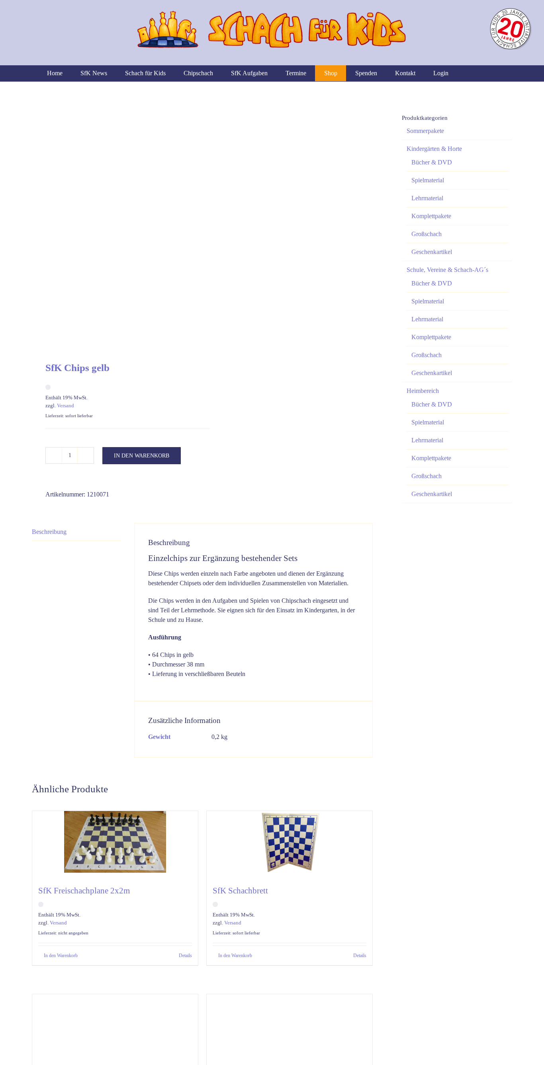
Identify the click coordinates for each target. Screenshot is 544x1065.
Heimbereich (423, 390)
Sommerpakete (425, 130)
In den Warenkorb (141, 456)
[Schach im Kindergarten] (289, 1027)
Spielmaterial (427, 180)
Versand (65, 405)
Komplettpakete (431, 216)
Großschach (426, 234)
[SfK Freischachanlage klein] (115, 1027)
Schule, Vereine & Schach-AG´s (447, 269)
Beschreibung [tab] (49, 531)
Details (185, 955)
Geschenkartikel (431, 251)
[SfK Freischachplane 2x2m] (115, 844)
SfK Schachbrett (240, 890)
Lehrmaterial (427, 198)
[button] (494, 73)
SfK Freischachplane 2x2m (84, 890)
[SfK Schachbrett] (289, 844)
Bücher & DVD (431, 162)
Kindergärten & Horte (434, 148)
